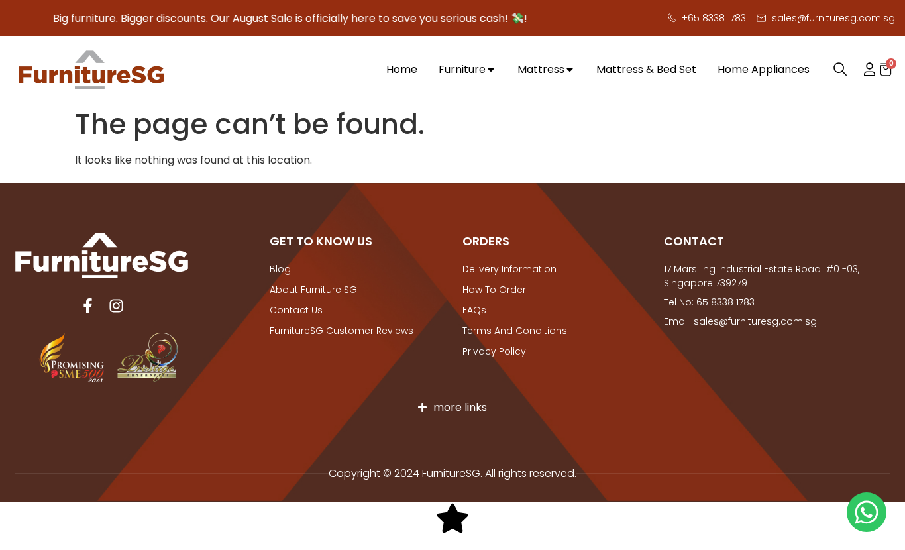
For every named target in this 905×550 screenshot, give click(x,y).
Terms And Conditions (514, 330)
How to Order (494, 289)
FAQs (474, 310)
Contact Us (296, 310)
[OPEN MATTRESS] (569, 70)
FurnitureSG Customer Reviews (341, 330)
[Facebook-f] (87, 305)
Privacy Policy (494, 351)
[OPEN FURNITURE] (491, 70)
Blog (280, 269)
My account (863, 69)
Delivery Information (509, 269)
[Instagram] (116, 305)
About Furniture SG (313, 289)
